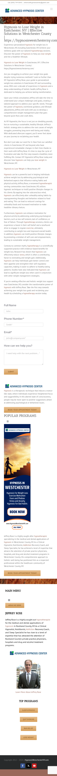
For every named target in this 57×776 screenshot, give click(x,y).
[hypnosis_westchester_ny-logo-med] (24, 384)
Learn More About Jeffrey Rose (29, 692)
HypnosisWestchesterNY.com (37, 760)
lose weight (46, 54)
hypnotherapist (45, 183)
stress (22, 254)
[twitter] (28, 765)
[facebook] (22, 765)
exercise (30, 228)
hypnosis (29, 44)
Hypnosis (8, 174)
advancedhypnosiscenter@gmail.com (36, 2)
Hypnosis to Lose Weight (14, 62)
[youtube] (34, 765)
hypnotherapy (37, 50)
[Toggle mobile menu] (51, 9)
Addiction (27, 545)
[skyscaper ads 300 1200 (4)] (17, 425)
